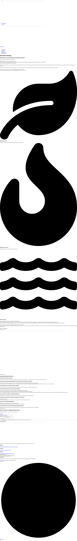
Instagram (1, 450)
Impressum (1, 461)
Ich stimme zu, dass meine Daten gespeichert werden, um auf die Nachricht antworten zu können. (16, 419)
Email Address (2, 416)
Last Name (2, 415)
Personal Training (14, 446)
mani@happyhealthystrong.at (10, 453)
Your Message (2, 418)
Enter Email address (3, 456)
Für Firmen (3, 50)
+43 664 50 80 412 (2, 453)
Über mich (3, 51)
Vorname (1, 414)
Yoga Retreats (4, 23)
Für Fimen (3, 24)
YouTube (4, 450)
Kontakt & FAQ (4, 52)
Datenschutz (33, 458)
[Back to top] (0, 540)
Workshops (10, 446)
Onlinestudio (2, 446)
